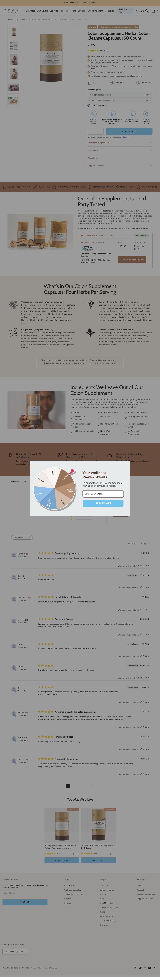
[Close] (127, 464)
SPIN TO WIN (103, 503)
